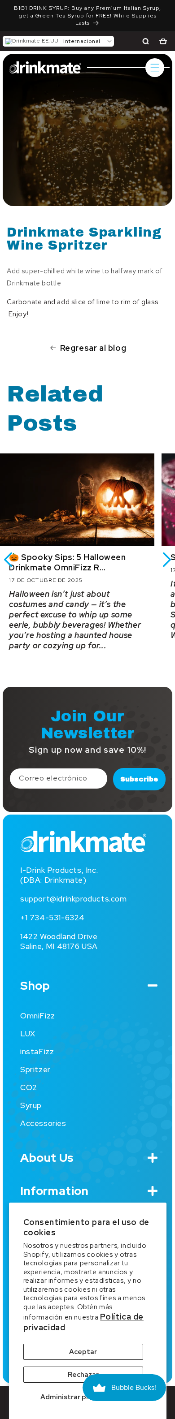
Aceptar (83, 1351)
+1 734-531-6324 (52, 918)
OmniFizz (37, 1016)
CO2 (28, 1087)
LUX (27, 1034)
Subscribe (139, 779)
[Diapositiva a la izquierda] (8, 560)
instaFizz (37, 1052)
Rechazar (83, 1374)
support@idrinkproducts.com (73, 899)
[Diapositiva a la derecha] (167, 560)
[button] (58, 41)
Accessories (43, 1123)
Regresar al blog (93, 348)
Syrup (31, 1105)
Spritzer (35, 1069)
